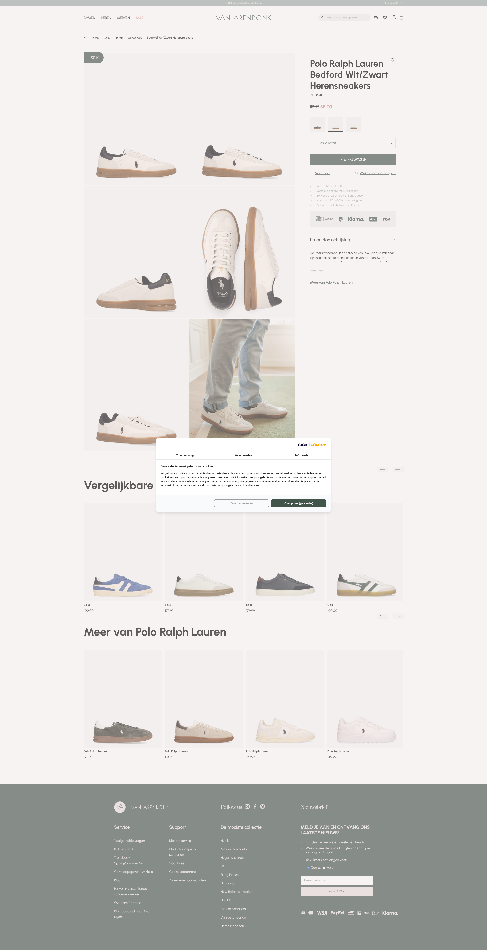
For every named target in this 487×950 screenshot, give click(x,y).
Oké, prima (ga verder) (298, 503)
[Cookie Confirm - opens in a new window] (312, 445)
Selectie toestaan (241, 503)
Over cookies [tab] (243, 455)
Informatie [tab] (301, 455)
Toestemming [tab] (185, 455)
